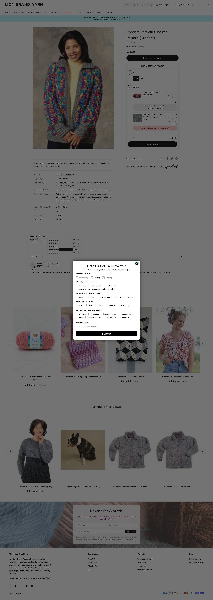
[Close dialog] (137, 263)
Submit (106, 333)
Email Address (82, 323)
